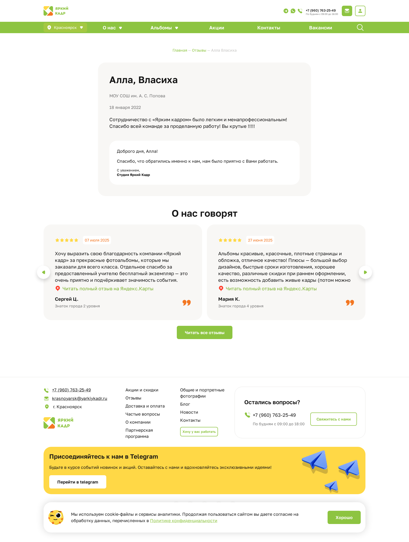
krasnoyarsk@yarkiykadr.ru (79, 398)
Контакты (268, 27)
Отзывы (133, 397)
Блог (185, 404)
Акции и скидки (141, 389)
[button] (43, 272)
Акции (216, 27)
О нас (109, 27)
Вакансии (320, 27)
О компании (138, 422)
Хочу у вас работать (199, 432)
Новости (189, 412)
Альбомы (161, 27)
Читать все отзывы (204, 332)
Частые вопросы (142, 414)
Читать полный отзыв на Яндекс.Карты (108, 288)
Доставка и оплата (145, 405)
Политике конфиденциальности (183, 520)
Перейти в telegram (77, 481)
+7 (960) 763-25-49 (321, 10)
